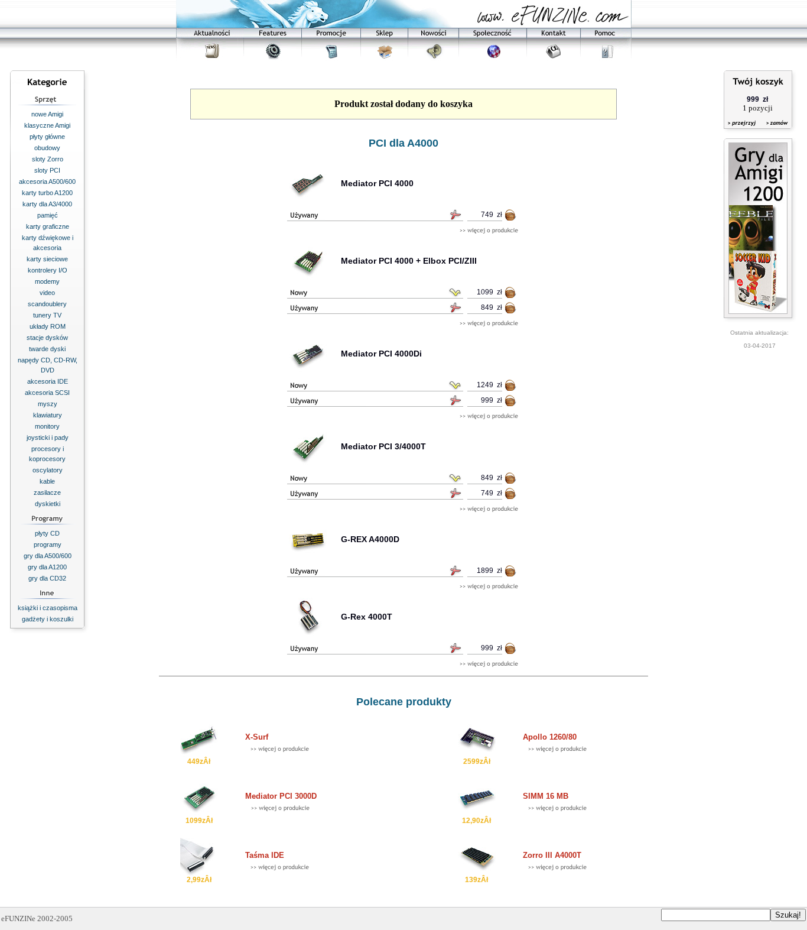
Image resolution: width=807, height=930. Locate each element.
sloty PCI (47, 170)
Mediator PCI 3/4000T (383, 446)
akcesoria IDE (47, 381)
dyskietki (47, 503)
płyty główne (47, 136)
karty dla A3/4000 (47, 204)
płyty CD (47, 533)
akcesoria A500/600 (47, 181)
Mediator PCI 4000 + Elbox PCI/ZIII (409, 260)
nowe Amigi (47, 114)
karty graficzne (47, 226)
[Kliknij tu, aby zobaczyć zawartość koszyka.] (742, 130)
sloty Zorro (47, 159)
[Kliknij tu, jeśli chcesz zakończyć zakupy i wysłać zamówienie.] (774, 130)
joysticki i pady (48, 437)
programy (47, 544)
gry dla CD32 (47, 578)
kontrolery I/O (47, 270)
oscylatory (47, 470)
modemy (47, 281)
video (47, 292)
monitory (47, 426)
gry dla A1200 (47, 567)
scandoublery (47, 303)
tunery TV (47, 315)
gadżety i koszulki (47, 619)
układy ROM (48, 326)
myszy (47, 403)
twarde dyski (47, 348)
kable (47, 481)
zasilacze (47, 492)
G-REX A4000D (370, 539)
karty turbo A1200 (47, 192)
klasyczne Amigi (47, 125)
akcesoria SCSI (47, 392)
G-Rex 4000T (366, 616)
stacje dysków (47, 337)
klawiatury (47, 415)
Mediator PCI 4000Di (381, 353)
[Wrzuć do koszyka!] (511, 217)
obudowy (47, 147)
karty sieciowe (47, 259)
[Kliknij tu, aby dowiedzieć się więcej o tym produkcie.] (489, 231)
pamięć (47, 215)
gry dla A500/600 (47, 555)
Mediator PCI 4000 (377, 183)
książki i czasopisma (47, 607)
